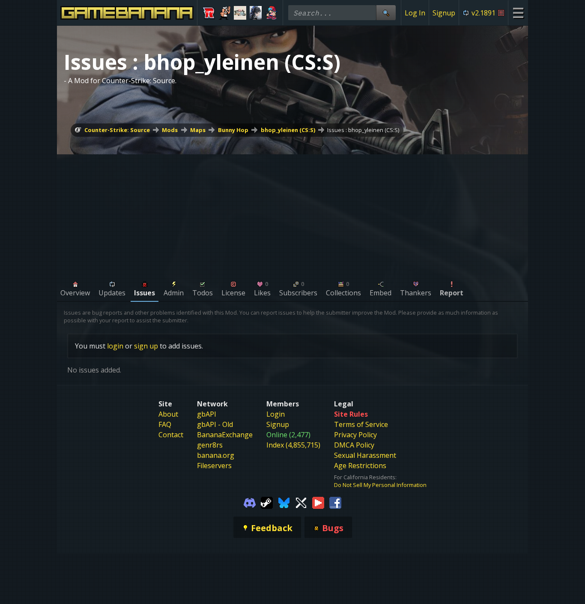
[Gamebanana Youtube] (318, 502)
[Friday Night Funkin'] (271, 12)
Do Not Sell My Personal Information (380, 485)
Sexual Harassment (365, 455)
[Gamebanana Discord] (250, 502)
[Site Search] (386, 12)
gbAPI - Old (215, 424)
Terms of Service (361, 424)
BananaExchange (225, 434)
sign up (146, 346)
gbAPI (206, 414)
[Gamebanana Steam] (267, 502)
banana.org (215, 455)
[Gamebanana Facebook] (335, 502)
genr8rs (210, 445)
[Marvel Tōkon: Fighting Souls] (240, 12)
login (115, 346)
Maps (198, 130)
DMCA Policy (354, 445)
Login (275, 414)
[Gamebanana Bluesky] (284, 502)
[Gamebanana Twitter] (301, 502)
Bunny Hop (233, 130)
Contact (170, 434)
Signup (444, 13)
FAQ (164, 424)
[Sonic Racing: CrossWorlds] (209, 12)
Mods (170, 130)
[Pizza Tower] (225, 12)
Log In (415, 13)
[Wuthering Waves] (256, 12)
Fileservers (214, 465)
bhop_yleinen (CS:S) (288, 130)
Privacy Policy (355, 434)
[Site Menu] (518, 12)
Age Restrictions (360, 465)
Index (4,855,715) (293, 445)
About (168, 414)
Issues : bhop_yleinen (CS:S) (363, 130)
